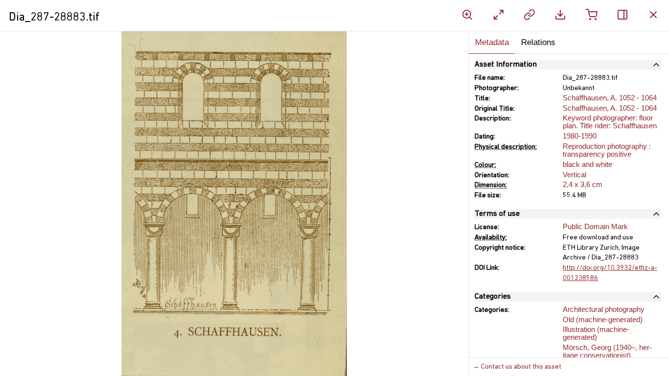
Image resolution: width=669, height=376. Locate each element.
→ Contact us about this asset (517, 367)
